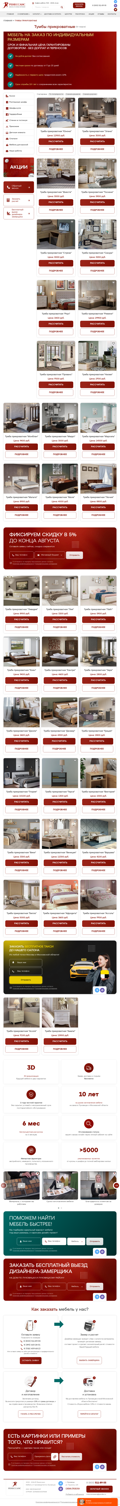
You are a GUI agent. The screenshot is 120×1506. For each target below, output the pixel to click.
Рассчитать (56, 141)
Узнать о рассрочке (31, 1414)
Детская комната (17, 133)
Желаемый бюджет (50, 555)
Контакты (112, 14)
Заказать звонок (79, 5)
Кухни (12, 96)
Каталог (36, 14)
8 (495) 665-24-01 (99, 3)
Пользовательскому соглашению (46, 564)
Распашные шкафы (18, 102)
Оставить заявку (30, 1360)
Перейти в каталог (89, 1414)
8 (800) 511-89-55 (99, 5)
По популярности (56, 94)
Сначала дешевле (73, 94)
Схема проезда (73, 1488)
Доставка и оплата (52, 14)
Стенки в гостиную (18, 120)
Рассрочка (80, 14)
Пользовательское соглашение (72, 1502)
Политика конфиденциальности (48, 1502)
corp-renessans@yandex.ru (96, 1494)
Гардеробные (15, 114)
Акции (91, 14)
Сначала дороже (90, 94)
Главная (10, 14)
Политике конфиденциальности (23, 564)
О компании (23, 14)
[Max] (115, 6)
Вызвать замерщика (89, 1360)
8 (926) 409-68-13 (99, 8)
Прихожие (14, 126)
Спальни (13, 139)
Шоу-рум (68, 14)
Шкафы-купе (15, 108)
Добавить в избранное (75, 1494)
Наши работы (15, 151)
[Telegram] (115, 2)
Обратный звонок (99, 1489)
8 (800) (96, 1483)
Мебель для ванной (18, 145)
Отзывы (101, 14)
